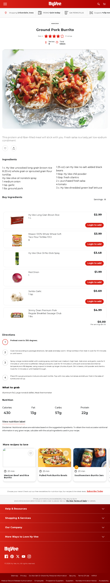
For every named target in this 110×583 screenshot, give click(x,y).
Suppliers (69, 581)
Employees (39, 581)
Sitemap (14, 576)
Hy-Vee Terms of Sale (76, 501)
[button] (46, 36)
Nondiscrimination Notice (86, 581)
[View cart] (104, 4)
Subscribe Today (95, 491)
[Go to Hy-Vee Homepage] (55, 4)
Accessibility (104, 581)
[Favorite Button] (5, 148)
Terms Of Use (83, 576)
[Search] (98, 4)
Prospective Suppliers (54, 581)
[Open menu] (5, 4)
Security (72, 576)
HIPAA (94, 576)
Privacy (23, 576)
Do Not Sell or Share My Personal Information (48, 576)
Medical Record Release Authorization (16, 581)
